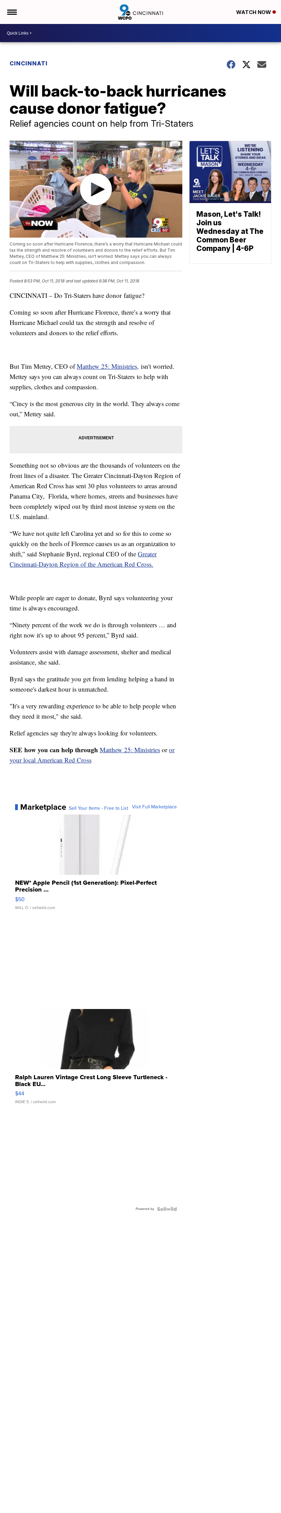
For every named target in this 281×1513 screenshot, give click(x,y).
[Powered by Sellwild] (167, 1209)
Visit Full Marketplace (154, 807)
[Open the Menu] (11, 12)
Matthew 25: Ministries (130, 749)
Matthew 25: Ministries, (108, 366)
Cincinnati (29, 63)
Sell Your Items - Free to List (98, 808)
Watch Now (254, 12)
